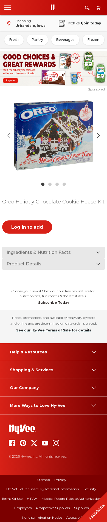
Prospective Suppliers (53, 508)
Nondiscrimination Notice (42, 517)
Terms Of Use (12, 499)
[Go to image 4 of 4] (64, 184)
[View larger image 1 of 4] (53, 135)
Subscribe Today (53, 302)
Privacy (60, 480)
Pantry (37, 40)
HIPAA (32, 499)
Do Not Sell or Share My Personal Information (42, 489)
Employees (23, 508)
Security (89, 489)
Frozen (93, 40)
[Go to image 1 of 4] (42, 184)
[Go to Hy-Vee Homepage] (54, 7)
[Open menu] (7, 7)
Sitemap (43, 480)
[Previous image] (8, 135)
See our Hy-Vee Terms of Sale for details (53, 330)
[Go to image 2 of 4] (50, 184)
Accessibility (75, 517)
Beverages (65, 40)
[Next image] (98, 135)
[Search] (87, 8)
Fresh (14, 40)
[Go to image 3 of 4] (57, 184)
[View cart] (98, 7)
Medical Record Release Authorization (71, 499)
